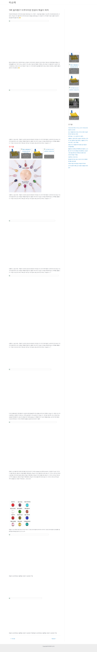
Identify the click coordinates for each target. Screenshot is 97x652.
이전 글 (13, 638)
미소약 (12, 2)
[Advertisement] (34, 79)
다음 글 (54, 638)
